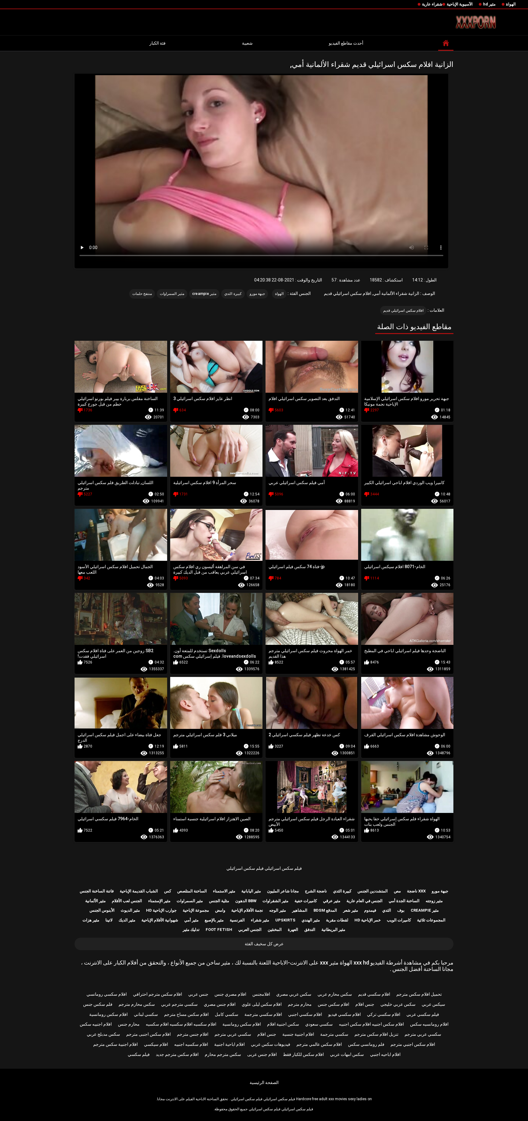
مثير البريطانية (333, 929)
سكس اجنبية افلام (283, 1024)
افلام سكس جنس (333, 1004)
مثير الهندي (311, 920)
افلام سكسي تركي (383, 1014)
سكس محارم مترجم (137, 1004)
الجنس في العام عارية (364, 901)
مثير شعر (350, 910)
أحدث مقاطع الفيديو (346, 43)
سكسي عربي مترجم (423, 1034)
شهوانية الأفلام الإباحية (159, 920)
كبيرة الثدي (232, 294)
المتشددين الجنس (373, 891)
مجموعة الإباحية (196, 910)
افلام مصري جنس (230, 994)
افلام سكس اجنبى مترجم (148, 1034)
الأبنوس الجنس (102, 910)
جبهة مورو (257, 294)
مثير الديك (127, 920)
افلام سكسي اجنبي (305, 1014)
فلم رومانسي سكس (366, 1044)
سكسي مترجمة (334, 1034)
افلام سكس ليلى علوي (262, 1004)
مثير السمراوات (172, 294)
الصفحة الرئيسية (264, 1082)
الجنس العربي (250, 929)
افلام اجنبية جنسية (298, 1034)
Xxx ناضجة (416, 891)
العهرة (293, 929)
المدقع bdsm (325, 910)
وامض (220, 910)
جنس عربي (198, 994)
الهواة (511, 4)
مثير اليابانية (251, 891)
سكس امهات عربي (347, 1054)
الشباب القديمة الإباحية (139, 891)
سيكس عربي (433, 1004)
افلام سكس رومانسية (108, 1014)
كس (167, 891)
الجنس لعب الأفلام (127, 901)
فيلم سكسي (139, 1054)
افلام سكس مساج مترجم (186, 1014)
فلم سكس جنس (97, 1004)
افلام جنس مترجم (192, 1034)
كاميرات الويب (399, 920)
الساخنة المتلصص (192, 891)
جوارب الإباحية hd (161, 910)
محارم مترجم (300, 1004)
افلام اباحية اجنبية (229, 1044)
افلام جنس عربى (262, 1054)
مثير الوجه (277, 910)
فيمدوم (370, 910)
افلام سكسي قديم (374, 994)
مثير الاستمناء (224, 891)
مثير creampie (204, 294)
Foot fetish (219, 929)
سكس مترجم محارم (223, 1054)
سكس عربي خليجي (398, 1004)
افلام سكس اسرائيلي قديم (403, 310)
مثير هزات (90, 920)
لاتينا (108, 920)
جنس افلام (364, 1004)
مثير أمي (191, 920)
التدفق (309, 929)
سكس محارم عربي (334, 994)
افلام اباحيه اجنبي (385, 1054)
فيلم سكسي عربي (422, 1014)
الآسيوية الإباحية (460, 4)
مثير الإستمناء (159, 901)
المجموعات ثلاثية (431, 920)
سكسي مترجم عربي (179, 1004)
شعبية (247, 43)
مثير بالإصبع (214, 920)
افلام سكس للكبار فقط (303, 1054)
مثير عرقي (331, 901)
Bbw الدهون (245, 901)
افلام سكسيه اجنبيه (191, 1044)
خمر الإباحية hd (367, 920)
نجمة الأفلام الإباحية (247, 910)
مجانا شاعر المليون (283, 891)
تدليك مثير (191, 929)
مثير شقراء (260, 920)
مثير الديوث (130, 910)
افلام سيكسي (156, 1044)
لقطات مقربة (337, 920)
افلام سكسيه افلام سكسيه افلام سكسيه (181, 1024)
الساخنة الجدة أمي (404, 901)
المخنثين (275, 929)
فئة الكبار (157, 43)
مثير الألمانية (95, 901)
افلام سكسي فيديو (344, 1014)
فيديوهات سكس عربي (270, 1044)
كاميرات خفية (306, 901)
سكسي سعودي (319, 1024)
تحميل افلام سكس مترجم (419, 994)
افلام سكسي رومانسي (106, 994)
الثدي (386, 910)
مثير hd (489, 4)
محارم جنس (129, 1024)
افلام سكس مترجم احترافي (157, 994)
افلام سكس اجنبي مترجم (413, 1044)
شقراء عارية (432, 4)
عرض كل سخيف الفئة (264, 943)
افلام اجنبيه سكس (96, 1024)
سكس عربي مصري (293, 994)
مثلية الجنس (219, 901)
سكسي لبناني (146, 1014)
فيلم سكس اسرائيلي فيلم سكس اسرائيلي (264, 868)
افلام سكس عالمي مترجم (319, 1044)
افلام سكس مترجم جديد (177, 1054)
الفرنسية (237, 920)
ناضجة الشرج (316, 891)
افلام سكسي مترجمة (263, 1014)
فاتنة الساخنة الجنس (97, 891)
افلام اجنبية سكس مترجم (115, 1044)
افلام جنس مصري (220, 1004)
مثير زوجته (434, 901)
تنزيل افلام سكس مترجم (376, 1034)
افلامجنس (261, 994)
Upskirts (285, 920)
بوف (401, 910)
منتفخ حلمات (142, 294)
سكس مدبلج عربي (103, 1034)
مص (397, 891)
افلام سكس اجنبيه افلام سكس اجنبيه (371, 1024)
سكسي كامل (226, 1014)
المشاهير (299, 910)
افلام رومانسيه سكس (429, 1024)
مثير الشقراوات (275, 901)
